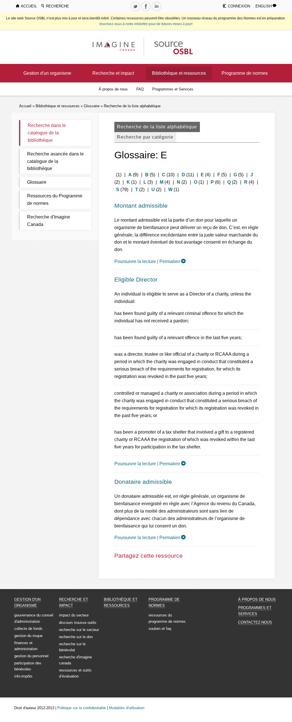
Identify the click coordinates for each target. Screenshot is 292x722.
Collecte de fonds (28, 628)
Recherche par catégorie (145, 137)
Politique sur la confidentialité (81, 708)
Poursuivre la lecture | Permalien (147, 261)
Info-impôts (23, 676)
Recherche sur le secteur (79, 630)
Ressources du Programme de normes (54, 199)
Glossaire (92, 106)
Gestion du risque (28, 636)
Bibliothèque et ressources (179, 73)
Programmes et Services (172, 89)
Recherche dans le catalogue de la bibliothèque (47, 133)
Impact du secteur (74, 615)
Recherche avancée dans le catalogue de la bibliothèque (55, 161)
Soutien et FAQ (160, 628)
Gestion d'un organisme (47, 73)
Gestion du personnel (31, 656)
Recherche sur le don (76, 637)
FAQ (140, 89)
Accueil (25, 106)
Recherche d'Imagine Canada (48, 221)
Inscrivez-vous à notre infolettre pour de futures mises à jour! (146, 24)
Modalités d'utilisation (126, 708)
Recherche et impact (113, 73)
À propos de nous (113, 89)
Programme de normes (245, 73)
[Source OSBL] (173, 46)
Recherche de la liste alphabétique (132, 106)
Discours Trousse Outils (77, 622)
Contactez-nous (255, 622)
